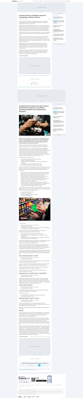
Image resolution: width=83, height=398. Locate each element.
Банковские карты (46, 1)
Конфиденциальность (22, 386)
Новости (34, 1)
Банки (60, 1)
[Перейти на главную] (15, 1)
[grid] (41, 230)
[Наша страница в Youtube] (24, 382)
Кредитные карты (33, 336)
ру (66, 1)
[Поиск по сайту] (70, 1)
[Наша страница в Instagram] (29, 382)
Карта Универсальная (46, 336)
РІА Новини (26, 55)
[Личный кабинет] (68, 1)
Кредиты (41, 1)
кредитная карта (27, 148)
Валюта (37, 1)
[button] (39, 365)
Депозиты (57, 1)
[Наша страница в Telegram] (20, 382)
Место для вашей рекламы (41, 7)
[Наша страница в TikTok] (26, 382)
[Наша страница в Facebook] (22, 382)
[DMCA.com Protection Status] (20, 397)
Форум (63, 1)
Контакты (28, 386)
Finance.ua (26, 336)
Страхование (52, 1)
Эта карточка (21, 223)
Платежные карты (40, 336)
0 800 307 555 (21, 1)
